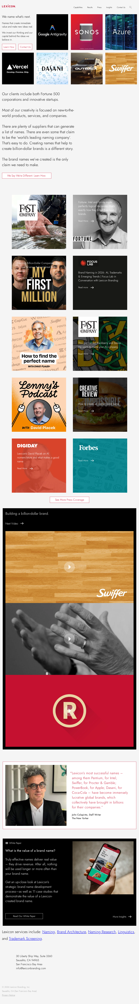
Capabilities (78, 7)
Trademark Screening (25, 938)
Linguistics (126, 932)
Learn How (9, 47)
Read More (22, 237)
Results (90, 7)
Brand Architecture (71, 932)
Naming (48, 932)
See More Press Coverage (69, 500)
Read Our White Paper (24, 916)
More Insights (119, 916)
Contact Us (121, 7)
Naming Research (102, 932)
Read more (83, 287)
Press (99, 7)
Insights (109, 7)
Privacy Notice (8, 995)
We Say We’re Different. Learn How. (26, 176)
